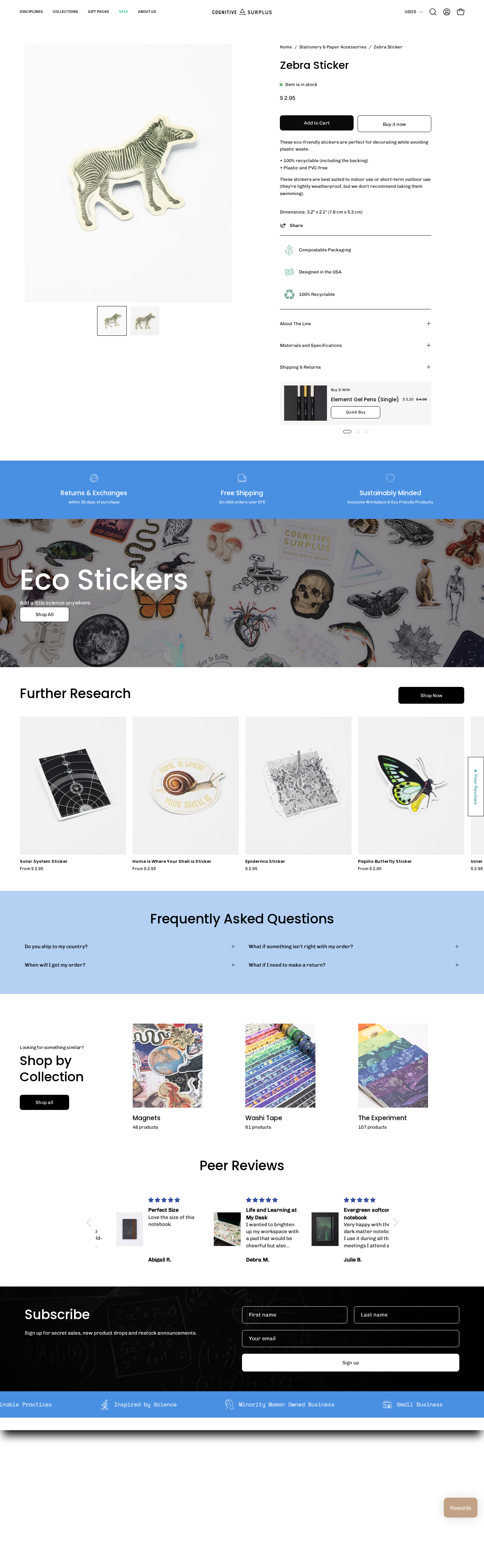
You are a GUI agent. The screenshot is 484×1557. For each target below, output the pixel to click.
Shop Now (431, 695)
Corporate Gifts (155, 1470)
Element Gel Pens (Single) (365, 399)
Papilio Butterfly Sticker (385, 862)
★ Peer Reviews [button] (476, 787)
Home (286, 46)
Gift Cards (238, 1481)
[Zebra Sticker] (112, 321)
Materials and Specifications (311, 345)
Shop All (45, 614)
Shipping (236, 1460)
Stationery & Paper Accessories (332, 46)
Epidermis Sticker (265, 862)
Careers (146, 1491)
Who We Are (151, 1460)
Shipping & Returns (300, 367)
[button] (31, 12)
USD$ (410, 11)
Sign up (350, 1363)
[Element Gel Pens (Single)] (305, 403)
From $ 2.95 (31, 869)
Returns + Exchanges (251, 1470)
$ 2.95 (251, 869)
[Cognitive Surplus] (242, 12)
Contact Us (239, 1491)
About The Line (295, 323)
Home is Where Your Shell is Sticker (171, 862)
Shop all (44, 1102)
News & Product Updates (166, 1501)
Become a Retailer (158, 1481)
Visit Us (234, 1501)
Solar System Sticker (43, 862)
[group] (242, 794)
